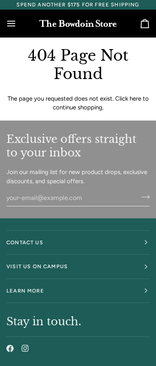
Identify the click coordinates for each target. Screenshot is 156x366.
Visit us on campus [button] (37, 266)
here (135, 98)
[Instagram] (25, 348)
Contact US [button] (24, 242)
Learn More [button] (25, 291)
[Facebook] (10, 348)
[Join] (143, 196)
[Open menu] (18, 24)
